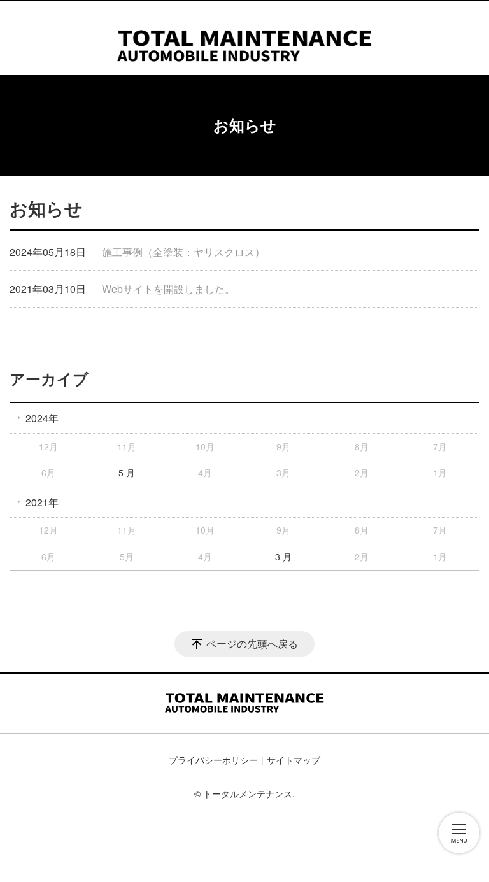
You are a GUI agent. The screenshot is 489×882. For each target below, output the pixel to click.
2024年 (42, 418)
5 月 (126, 472)
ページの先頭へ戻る (252, 643)
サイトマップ (293, 759)
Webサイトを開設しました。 (168, 288)
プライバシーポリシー (213, 759)
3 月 (283, 556)
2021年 (42, 502)
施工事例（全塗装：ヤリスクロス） (183, 252)
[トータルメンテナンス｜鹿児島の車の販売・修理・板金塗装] (244, 35)
